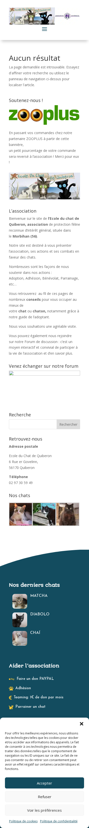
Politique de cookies (23, 821)
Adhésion (32, 278)
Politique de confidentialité (59, 821)
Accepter (44, 783)
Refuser (44, 796)
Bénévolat (50, 278)
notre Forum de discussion (37, 341)
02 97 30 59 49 (21, 482)
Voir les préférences (44, 810)
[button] (81, 723)
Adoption (16, 278)
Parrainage (69, 278)
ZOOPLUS (34, 138)
